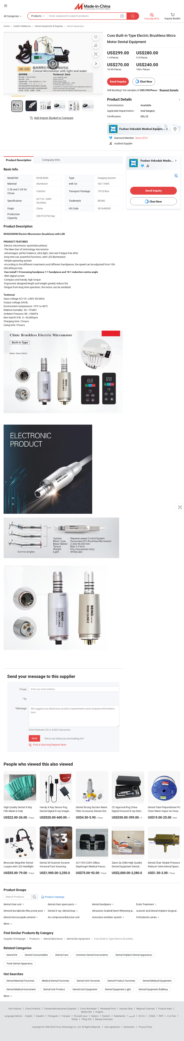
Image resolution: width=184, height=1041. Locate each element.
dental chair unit (13, 904)
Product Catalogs (54, 897)
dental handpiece (101, 904)
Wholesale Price (108, 1008)
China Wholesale (88, 1008)
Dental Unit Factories (88, 980)
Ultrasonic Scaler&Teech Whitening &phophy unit (119, 910)
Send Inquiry (118, 81)
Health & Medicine (22, 26)
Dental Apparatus (75, 26)
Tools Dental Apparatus (19, 963)
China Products (32, 1008)
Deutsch (106, 1015)
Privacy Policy (145, 1026)
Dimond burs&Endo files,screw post (23, 910)
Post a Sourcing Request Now (47, 744)
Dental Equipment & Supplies (49, 26)
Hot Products (14, 1008)
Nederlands (119, 1015)
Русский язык (80, 1015)
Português (53, 1015)
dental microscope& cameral (19, 917)
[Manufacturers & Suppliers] (92, 6)
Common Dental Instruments (92, 955)
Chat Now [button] (146, 81)
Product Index (165, 1008)
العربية (132, 1015)
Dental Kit (11, 955)
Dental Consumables (36, 955)
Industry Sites (126, 1008)
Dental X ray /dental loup (61, 910)
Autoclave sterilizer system (107, 917)
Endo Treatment (145, 904)
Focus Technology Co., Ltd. (68, 1026)
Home (7, 26)
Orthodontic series (146, 917)
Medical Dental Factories (55, 980)
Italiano (94, 1015)
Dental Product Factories (121, 980)
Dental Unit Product (54, 989)
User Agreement (112, 1026)
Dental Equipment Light (118, 989)
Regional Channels (145, 1008)
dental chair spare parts (61, 904)
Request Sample (169, 90)
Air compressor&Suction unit (64, 917)
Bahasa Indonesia (104, 1019)
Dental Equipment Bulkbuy (153, 989)
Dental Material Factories (20, 980)
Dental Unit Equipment (85, 989)
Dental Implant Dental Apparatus (134, 955)
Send (34, 738)
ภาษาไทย (171, 1015)
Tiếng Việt (86, 1019)
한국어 (142, 1015)
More (7, 996)
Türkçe (74, 1019)
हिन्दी (161, 1015)
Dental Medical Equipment (157, 980)
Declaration (129, 1026)
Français (66, 1015)
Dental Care (61, 955)
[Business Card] (176, 175)
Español (40, 1015)
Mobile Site (86, 1011)
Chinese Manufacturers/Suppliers (60, 1008)
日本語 (152, 1015)
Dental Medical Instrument (21, 989)
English (28, 1015)
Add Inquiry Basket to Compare (53, 118)
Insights (99, 1011)
